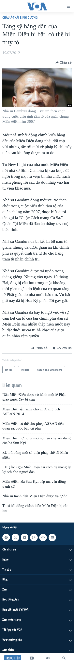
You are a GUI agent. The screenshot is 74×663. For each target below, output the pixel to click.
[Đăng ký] (52, 537)
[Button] (63, 62)
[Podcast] (43, 537)
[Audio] (48, 658)
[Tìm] (64, 658)
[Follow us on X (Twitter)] (15, 537)
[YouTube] (31, 658)
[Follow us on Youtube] (24, 537)
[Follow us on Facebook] (6, 537)
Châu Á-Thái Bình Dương (19, 17)
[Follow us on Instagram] (33, 537)
